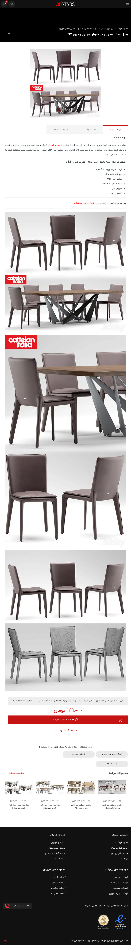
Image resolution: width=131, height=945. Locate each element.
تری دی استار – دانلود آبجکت (97, 940)
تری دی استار (55, 145)
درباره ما (124, 858)
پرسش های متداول (56, 848)
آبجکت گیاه (60, 877)
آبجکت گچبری (59, 858)
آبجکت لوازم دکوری (118, 893)
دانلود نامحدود (68, 730)
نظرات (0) (91, 129)
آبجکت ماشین (58, 888)
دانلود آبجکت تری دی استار (114, 28)
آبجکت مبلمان (91, 28)
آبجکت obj (112, 764)
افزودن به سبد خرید (65, 720)
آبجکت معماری (120, 888)
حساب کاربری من (119, 853)
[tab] (115, 129)
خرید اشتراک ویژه (119, 848)
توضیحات (115, 129)
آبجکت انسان (59, 882)
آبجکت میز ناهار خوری (70, 28)
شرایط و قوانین (58, 842)
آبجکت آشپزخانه (119, 882)
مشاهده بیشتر (16, 773)
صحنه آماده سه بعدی (55, 853)
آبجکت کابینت (58, 893)
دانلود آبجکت (121, 842)
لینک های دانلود (62, 129)
